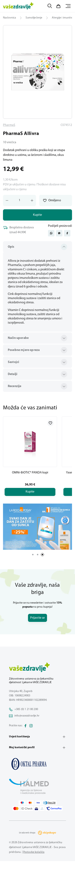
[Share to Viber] (59, 233)
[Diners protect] (42, 808)
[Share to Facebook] (67, 233)
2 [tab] (37, 554)
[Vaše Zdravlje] (18, 6)
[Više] (37, 527)
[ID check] (23, 808)
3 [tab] (42, 554)
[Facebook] (25, 726)
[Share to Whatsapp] (51, 233)
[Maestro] (22, 802)
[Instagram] (31, 726)
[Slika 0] (37, 72)
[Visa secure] (36, 808)
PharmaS (9, 125)
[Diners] (49, 802)
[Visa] (38, 802)
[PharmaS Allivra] (37, 764)
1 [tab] (32, 554)
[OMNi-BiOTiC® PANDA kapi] (30, 442)
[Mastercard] (30, 802)
